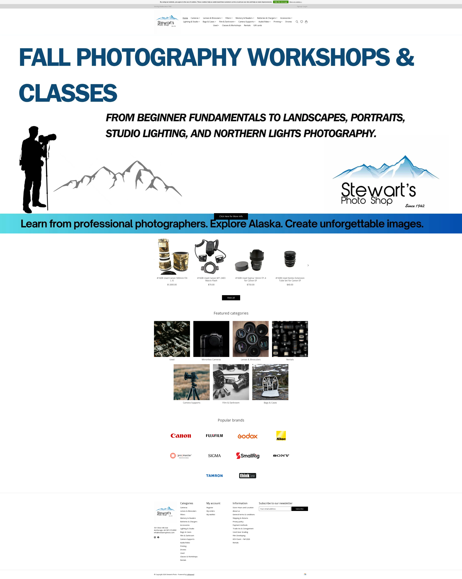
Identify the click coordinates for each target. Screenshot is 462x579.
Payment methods (240, 525)
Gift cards (257, 25)
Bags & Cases (270, 402)
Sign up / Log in (302, 6)
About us (236, 511)
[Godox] (248, 436)
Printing (183, 546)
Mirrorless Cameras (211, 359)
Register (209, 507)
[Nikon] (281, 436)
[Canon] (181, 436)
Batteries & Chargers (188, 521)
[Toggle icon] (297, 22)
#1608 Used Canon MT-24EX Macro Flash (211, 279)
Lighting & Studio (187, 528)
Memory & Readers (188, 518)
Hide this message (280, 2)
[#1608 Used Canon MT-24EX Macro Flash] (211, 257)
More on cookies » (295, 2)
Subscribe (300, 509)
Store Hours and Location (243, 507)
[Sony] (281, 456)
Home (185, 18)
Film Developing (239, 535)
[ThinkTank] (248, 476)
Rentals (247, 25)
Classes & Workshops (231, 25)
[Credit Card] (305, 574)
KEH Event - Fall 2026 (241, 539)
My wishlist (210, 514)
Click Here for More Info (231, 216)
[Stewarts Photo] (167, 21)
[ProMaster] (181, 456)
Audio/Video (185, 542)
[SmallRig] (248, 456)
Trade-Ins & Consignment (243, 528)
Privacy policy (238, 521)
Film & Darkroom (231, 402)
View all (231, 297)
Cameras (183, 507)
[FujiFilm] (214, 436)
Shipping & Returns (240, 518)
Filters (182, 514)
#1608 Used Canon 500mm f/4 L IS (172, 279)
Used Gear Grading (240, 532)
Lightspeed (190, 574)
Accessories (185, 525)
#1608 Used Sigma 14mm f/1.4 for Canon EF (250, 279)
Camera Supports (191, 402)
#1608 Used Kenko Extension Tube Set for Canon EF (290, 279)
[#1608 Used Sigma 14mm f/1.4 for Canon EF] (251, 257)
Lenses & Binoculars (250, 359)
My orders (210, 511)
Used (172, 359)
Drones (288, 21)
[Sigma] (214, 456)
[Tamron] (214, 476)
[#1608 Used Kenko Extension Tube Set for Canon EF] (290, 257)
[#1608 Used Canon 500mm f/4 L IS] (172, 257)
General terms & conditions (244, 514)
